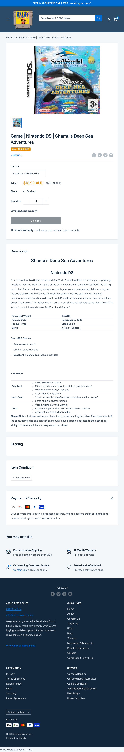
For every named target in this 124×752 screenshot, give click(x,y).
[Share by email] (111, 155)
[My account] (109, 19)
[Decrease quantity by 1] (26, 201)
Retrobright (73, 693)
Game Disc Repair (77, 683)
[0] (115, 19)
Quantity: (16, 201)
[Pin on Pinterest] (100, 155)
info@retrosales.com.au (19, 615)
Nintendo (16, 155)
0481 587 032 (13, 608)
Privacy (10, 673)
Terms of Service (15, 678)
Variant (15, 166)
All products (21, 37)
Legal (9, 688)
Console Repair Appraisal (81, 678)
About (70, 613)
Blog (69, 633)
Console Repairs (76, 673)
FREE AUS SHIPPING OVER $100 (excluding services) (62, 3)
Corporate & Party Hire (80, 657)
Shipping (11, 693)
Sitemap (72, 638)
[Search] (98, 18)
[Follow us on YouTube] (70, 594)
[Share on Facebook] (94, 155)
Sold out (36, 220)
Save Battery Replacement (82, 688)
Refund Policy (14, 683)
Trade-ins (72, 623)
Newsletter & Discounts (80, 643)
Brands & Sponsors (78, 648)
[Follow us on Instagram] (64, 594)
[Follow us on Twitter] (58, 594)
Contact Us (73, 618)
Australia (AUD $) (16, 712)
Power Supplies (76, 698)
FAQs (70, 628)
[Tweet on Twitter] (105, 155)
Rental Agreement (16, 698)
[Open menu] (7, 19)
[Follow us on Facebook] (53, 594)
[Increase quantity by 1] (46, 201)
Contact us (19, 569)
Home (9, 37)
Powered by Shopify (16, 738)
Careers (71, 652)
